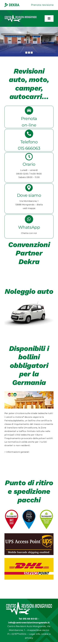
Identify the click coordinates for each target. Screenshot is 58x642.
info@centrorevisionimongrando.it (29, 622)
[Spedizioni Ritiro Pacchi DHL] (29, 559)
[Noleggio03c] (29, 301)
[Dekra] (11, 4)
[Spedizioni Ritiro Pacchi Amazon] (29, 509)
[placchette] (29, 392)
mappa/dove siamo (38, 630)
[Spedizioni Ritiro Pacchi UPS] (29, 534)
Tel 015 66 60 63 (28, 618)
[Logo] (20, 15)
